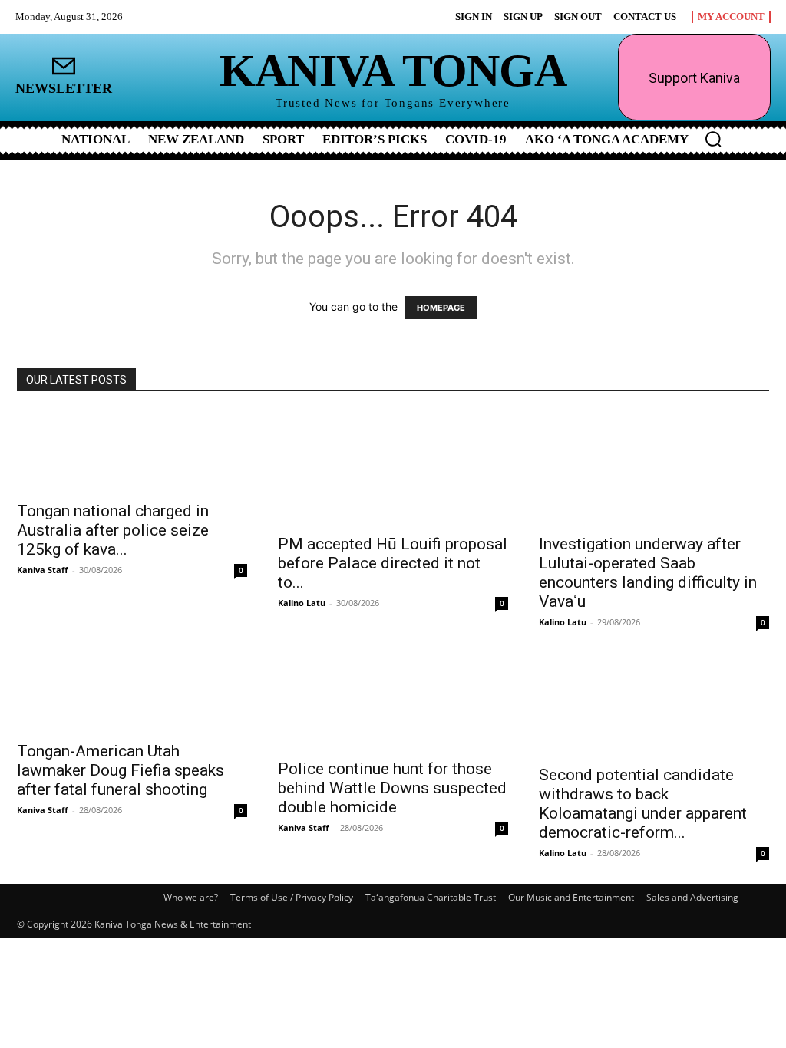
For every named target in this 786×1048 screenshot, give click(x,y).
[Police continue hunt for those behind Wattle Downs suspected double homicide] (393, 701)
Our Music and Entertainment (571, 897)
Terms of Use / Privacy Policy (291, 897)
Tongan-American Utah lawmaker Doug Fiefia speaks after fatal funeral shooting (120, 770)
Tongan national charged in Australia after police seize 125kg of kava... (113, 530)
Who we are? (190, 897)
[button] (713, 138)
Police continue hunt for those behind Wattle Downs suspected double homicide (392, 788)
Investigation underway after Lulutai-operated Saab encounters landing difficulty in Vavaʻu (648, 573)
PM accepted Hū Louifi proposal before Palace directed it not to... (392, 563)
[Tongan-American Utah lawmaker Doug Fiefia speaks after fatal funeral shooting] (132, 693)
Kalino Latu (301, 602)
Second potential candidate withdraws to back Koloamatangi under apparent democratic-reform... (643, 804)
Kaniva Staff (42, 569)
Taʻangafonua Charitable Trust (430, 897)
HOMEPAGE (441, 307)
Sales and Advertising (692, 897)
